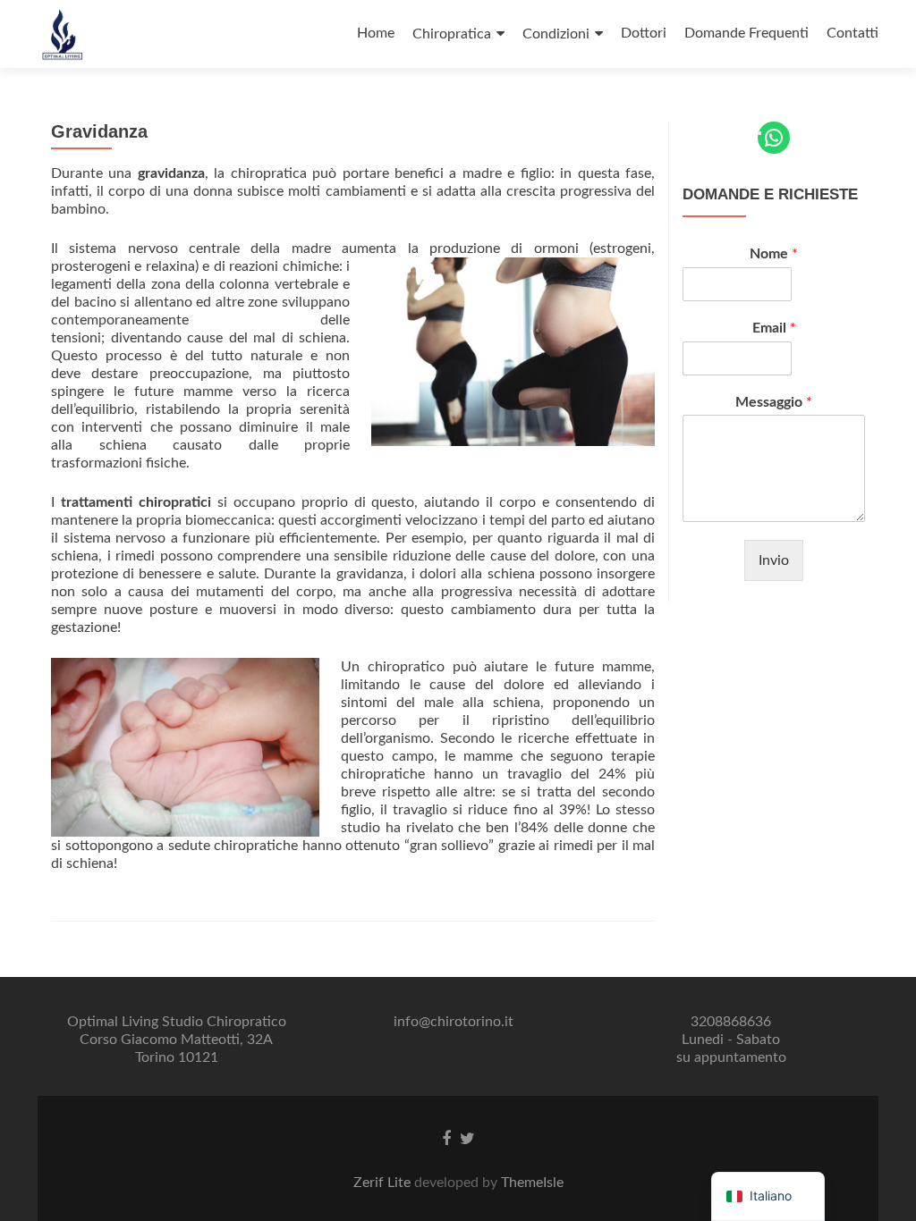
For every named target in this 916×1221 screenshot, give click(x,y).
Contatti (852, 33)
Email (774, 328)
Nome (774, 254)
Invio (774, 560)
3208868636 (731, 1022)
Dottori (643, 33)
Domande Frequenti (746, 33)
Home (375, 33)
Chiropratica (451, 34)
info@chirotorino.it (453, 1022)
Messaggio (773, 402)
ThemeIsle (532, 1182)
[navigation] (768, 1196)
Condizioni (555, 34)
